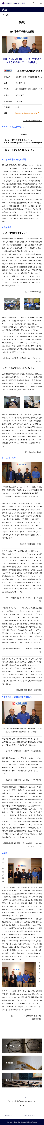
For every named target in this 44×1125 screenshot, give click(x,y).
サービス (5, 15)
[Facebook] (23, 1105)
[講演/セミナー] (22, 1086)
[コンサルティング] (22, 1052)
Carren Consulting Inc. (22, 1097)
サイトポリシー (7, 1115)
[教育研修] (22, 1069)
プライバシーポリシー (29, 1115)
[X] (20, 1105)
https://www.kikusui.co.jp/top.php (26, 113)
